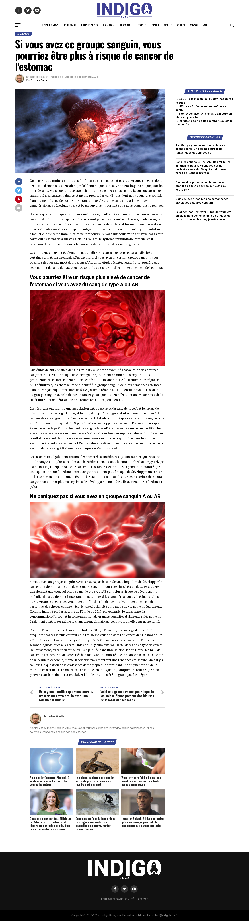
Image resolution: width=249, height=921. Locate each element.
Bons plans (69, 25)
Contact (143, 899)
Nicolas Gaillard (40, 80)
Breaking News (50, 25)
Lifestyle (141, 25)
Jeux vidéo (125, 25)
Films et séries (89, 25)
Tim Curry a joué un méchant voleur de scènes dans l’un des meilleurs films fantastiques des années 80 (200, 149)
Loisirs (155, 25)
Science (181, 25)
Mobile (168, 25)
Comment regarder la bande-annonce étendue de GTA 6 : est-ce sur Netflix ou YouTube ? (201, 186)
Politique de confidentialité (117, 899)
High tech (108, 25)
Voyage (194, 25)
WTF (205, 25)
